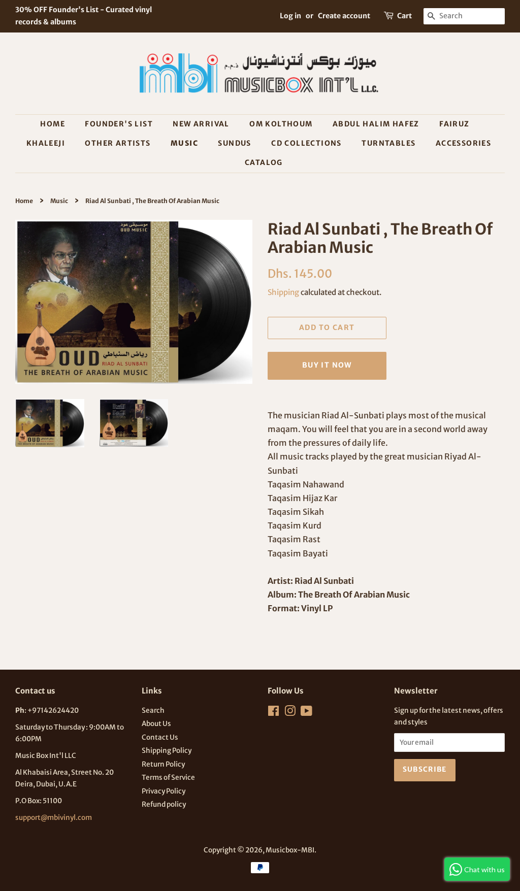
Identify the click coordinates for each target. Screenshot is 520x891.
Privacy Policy (163, 791)
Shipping (283, 292)
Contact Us (160, 737)
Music (184, 143)
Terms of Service (168, 777)
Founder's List (119, 123)
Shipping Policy (166, 750)
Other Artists (117, 143)
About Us (156, 723)
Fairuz (454, 123)
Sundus (234, 143)
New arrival (201, 123)
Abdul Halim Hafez (376, 123)
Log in (290, 15)
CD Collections (306, 143)
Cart (404, 15)
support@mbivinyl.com (53, 817)
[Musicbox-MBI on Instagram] (290, 713)
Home (52, 123)
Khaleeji (45, 143)
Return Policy (163, 764)
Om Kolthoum (280, 123)
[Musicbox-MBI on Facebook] (273, 713)
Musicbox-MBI (290, 850)
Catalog (264, 162)
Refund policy (164, 804)
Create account (344, 15)
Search (153, 710)
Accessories (463, 143)
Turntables (388, 143)
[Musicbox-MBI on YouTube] (306, 713)
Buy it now (327, 365)
